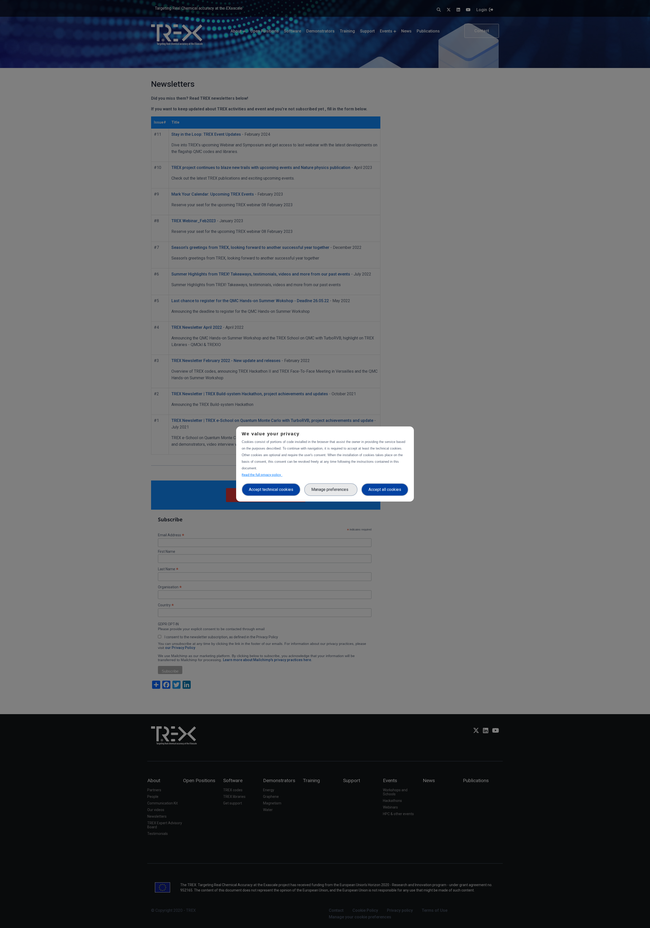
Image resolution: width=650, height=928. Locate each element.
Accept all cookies (384, 489)
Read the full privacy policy (262, 475)
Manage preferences (330, 489)
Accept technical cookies (271, 489)
